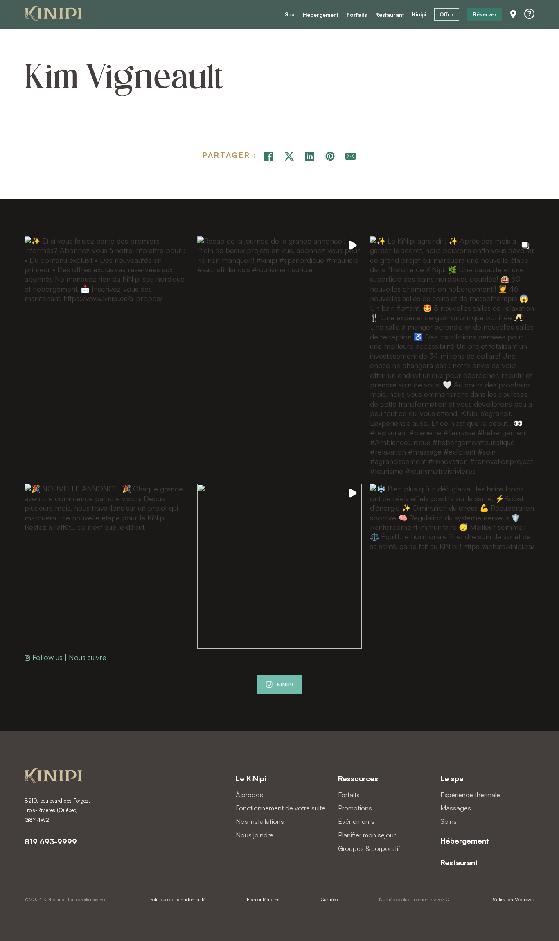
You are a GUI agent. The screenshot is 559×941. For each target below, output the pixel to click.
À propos (249, 795)
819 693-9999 (51, 841)
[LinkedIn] (309, 156)
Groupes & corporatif (369, 848)
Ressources (358, 778)
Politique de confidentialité (177, 899)
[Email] (350, 156)
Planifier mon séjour (367, 835)
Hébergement (320, 15)
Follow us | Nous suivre (69, 657)
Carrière (329, 899)
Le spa (451, 778)
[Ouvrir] (529, 14)
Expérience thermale (470, 795)
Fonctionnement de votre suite (280, 808)
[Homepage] (53, 14)
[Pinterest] (330, 156)
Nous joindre (254, 835)
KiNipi (285, 684)
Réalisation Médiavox (512, 899)
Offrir (447, 14)
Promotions (355, 808)
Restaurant (389, 15)
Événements (356, 821)
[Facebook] (268, 156)
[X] (289, 156)
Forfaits (357, 15)
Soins (448, 821)
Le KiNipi (251, 778)
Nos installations (260, 821)
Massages (455, 808)
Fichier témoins (263, 899)
